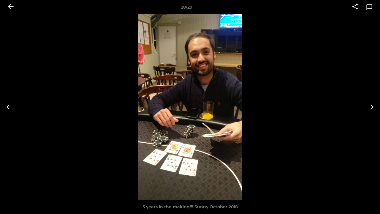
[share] (355, 7)
